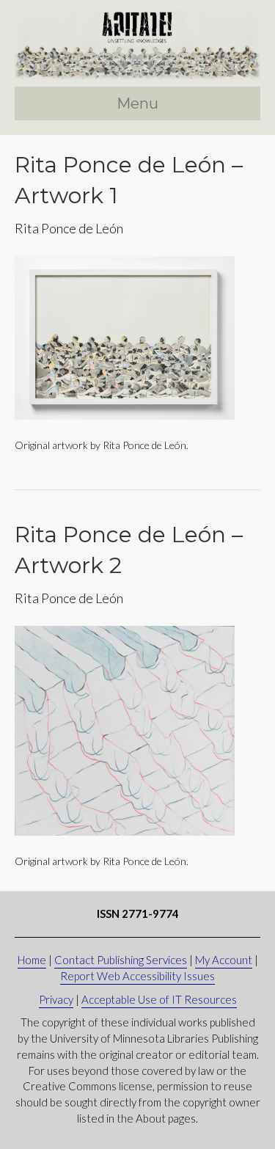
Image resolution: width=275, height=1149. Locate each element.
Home (32, 959)
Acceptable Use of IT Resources (159, 999)
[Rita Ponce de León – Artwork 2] (125, 729)
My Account (223, 959)
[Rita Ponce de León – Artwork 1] (125, 336)
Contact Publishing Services (120, 959)
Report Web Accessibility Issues (137, 975)
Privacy (56, 999)
